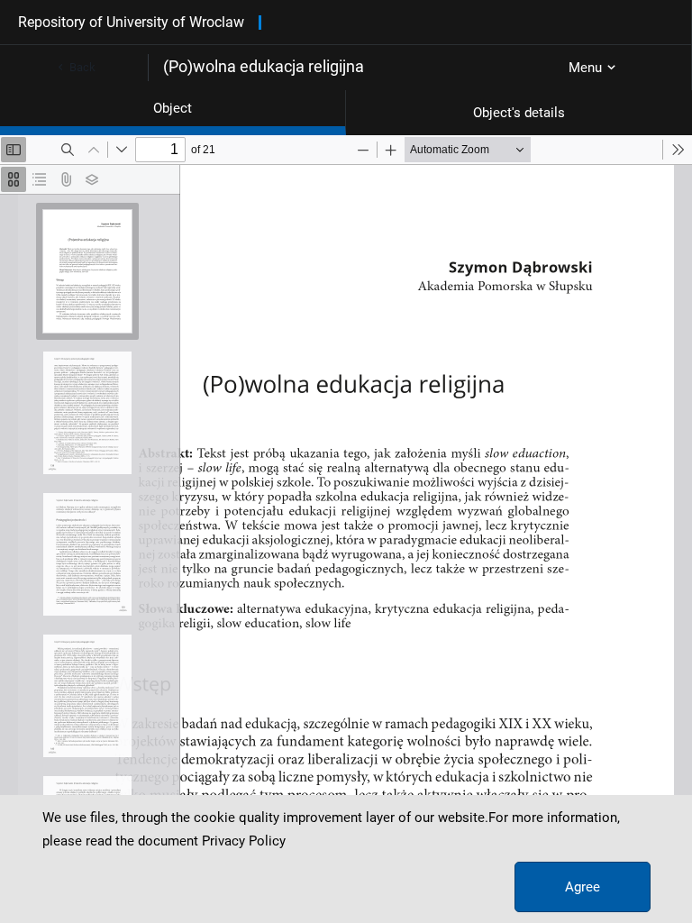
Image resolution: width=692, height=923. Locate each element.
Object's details (519, 113)
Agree (582, 887)
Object (172, 108)
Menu (585, 67)
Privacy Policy (244, 841)
